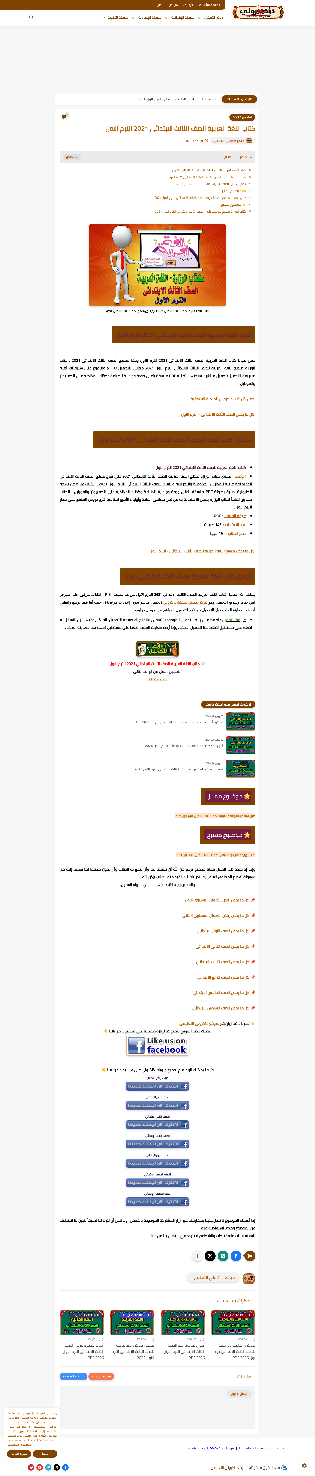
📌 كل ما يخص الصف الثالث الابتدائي (225, 961)
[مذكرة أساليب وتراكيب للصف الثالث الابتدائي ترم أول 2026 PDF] (240, 721)
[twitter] (57, 1467)
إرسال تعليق (239, 1394)
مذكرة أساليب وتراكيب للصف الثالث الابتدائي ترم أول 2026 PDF (178, 722)
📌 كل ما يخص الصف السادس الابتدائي (223, 1007)
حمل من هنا (157, 679)
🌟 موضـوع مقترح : (233, 204)
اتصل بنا (158, 5)
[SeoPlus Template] (284, 1467)
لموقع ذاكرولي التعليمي (199, 1023)
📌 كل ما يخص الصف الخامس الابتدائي (224, 992)
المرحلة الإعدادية (150, 17)
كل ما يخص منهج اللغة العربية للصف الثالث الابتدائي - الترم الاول (202, 550)
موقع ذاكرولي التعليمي (228, 141)
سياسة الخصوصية (272, 1448)
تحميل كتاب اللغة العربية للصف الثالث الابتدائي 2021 (211, 184)
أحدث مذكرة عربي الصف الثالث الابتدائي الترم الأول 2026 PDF (83, 1351)
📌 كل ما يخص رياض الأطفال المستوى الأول (220, 900)
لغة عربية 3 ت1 (242, 117)
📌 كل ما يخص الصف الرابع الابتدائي (226, 977)
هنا (153, 1235)
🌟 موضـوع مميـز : (233, 191)
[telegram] (48, 1467)
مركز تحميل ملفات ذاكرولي (185, 602)
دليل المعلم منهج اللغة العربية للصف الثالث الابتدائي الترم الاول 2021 (200, 198)
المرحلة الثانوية (118, 17)
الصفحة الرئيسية (209, 5)
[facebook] (65, 1467)
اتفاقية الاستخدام (248, 1448)
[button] (236, 1256)
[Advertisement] (158, 60)
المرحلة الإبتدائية (183, 17)
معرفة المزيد (19, 1453)
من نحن (173, 5)
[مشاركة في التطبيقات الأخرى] (197, 1256)
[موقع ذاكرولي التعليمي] (258, 12)
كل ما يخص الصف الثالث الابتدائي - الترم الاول (218, 414)
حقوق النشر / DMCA (223, 1448)
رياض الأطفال (213, 17)
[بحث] (31, 17)
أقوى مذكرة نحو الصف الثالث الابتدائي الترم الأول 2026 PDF (180, 746)
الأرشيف (188, 5)
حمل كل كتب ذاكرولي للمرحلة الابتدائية (223, 398)
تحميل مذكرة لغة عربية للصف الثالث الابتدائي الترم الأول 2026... (178, 769)
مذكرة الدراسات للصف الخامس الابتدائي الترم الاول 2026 (178, 99)
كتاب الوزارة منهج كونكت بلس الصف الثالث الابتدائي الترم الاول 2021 (200, 211)
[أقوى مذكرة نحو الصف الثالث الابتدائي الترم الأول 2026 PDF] (240, 745)
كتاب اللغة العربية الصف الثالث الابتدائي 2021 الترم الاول (209, 170)
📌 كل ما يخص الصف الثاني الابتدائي (225, 946)
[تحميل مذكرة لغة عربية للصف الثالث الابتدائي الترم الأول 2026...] (240, 769)
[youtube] (39, 1467)
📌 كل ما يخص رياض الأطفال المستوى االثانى (218, 915)
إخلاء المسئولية (198, 1448)
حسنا (45, 1453)
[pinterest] (31, 1467)
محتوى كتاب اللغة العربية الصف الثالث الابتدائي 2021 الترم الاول (204, 177)
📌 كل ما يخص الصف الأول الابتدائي (226, 930)
